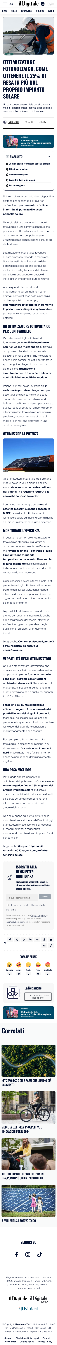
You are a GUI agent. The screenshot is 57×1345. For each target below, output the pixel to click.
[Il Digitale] (28, 4)
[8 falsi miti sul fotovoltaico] (28, 1201)
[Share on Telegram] (37, 939)
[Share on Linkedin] (30, 939)
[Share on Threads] (44, 939)
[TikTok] (39, 1254)
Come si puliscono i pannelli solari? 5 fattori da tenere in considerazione (28, 646)
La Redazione (13, 122)
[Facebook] (16, 1254)
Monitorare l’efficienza (18, 174)
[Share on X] (17, 939)
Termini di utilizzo (38, 915)
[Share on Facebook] (10, 939)
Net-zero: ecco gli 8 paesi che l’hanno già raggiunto (26, 1082)
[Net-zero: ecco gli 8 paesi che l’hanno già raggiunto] (28, 1061)
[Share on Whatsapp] (24, 939)
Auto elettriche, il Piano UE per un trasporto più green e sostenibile (22, 1176)
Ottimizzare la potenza (18, 169)
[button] (5, 4)
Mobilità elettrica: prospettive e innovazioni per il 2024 (22, 1129)
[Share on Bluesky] (51, 939)
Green (9, 54)
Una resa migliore (17, 185)
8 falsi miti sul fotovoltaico (19, 1220)
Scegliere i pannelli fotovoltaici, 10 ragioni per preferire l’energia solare (25, 850)
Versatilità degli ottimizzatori (22, 179)
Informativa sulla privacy (16, 921)
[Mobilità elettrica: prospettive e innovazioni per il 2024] (28, 1107)
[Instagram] (28, 1254)
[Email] (44, 945)
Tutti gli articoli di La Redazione (38, 996)
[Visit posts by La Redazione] (5, 122)
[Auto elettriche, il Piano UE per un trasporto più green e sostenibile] (28, 1154)
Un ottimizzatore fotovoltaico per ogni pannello (29, 163)
